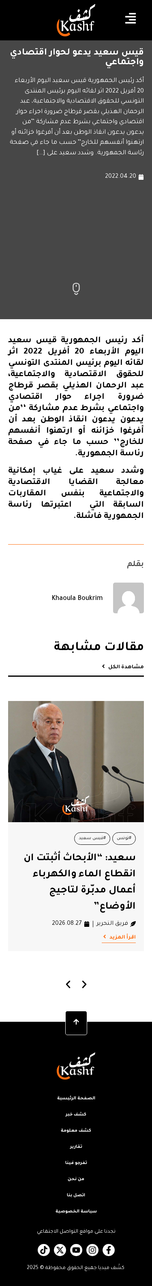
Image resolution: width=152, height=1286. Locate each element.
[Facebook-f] (109, 1250)
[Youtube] (76, 1250)
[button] (68, 984)
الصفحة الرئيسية (76, 1098)
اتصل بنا (76, 1195)
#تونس (124, 838)
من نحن (76, 1179)
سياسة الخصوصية (76, 1211)
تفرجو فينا (76, 1163)
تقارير (76, 1147)
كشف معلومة (76, 1130)
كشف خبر (76, 1114)
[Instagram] (92, 1250)
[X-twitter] (60, 1250)
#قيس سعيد (92, 838)
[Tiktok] (44, 1250)
